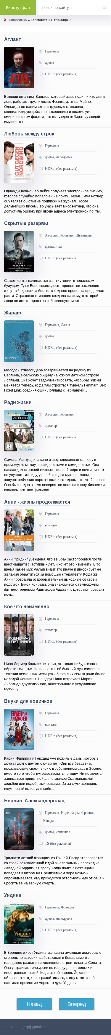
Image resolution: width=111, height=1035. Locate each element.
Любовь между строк (29, 133)
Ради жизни (18, 402)
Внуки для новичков (28, 701)
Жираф (12, 312)
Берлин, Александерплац (34, 800)
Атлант (12, 39)
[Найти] (105, 5)
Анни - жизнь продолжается (37, 501)
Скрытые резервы (26, 223)
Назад (34, 1004)
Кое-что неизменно (26, 606)
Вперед (76, 1004)
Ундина (12, 895)
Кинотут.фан (18, 7)
